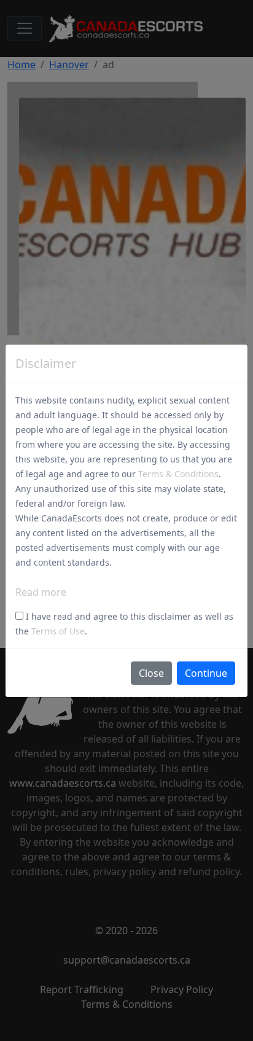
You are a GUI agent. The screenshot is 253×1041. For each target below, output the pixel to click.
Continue (206, 673)
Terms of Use (58, 631)
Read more (40, 592)
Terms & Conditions (178, 474)
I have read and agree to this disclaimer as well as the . (124, 623)
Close (151, 673)
